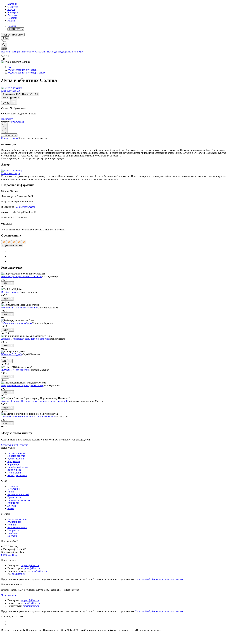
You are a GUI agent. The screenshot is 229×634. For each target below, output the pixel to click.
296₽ (5, 345)
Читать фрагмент (10, 97)
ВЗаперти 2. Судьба (11, 354)
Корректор (13, 464)
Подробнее (7, 119)
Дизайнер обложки (17, 467)
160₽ (5, 283)
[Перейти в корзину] (7, 56)
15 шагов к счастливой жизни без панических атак (28, 416)
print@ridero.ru (32, 568)
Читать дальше (9, 595)
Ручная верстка (15, 458)
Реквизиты (13, 503)
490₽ (5, 314)
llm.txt (10, 508)
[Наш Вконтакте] (9, 621)
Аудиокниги (14, 521)
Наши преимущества (18, 500)
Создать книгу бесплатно (14, 445)
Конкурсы (12, 12)
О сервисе (12, 6)
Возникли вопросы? (18, 494)
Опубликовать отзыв (12, 245)
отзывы (14, 138)
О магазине (13, 488)
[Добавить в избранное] (4, 125)
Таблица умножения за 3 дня (16, 323)
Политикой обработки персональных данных (159, 579)
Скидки (54, 51)
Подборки (63, 51)
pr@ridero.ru (18, 573)
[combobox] (114, 41)
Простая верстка (16, 455)
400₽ (5, 299)
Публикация (14, 472)
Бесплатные (43, 51)
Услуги (11, 9)
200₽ (5, 392)
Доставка (12, 536)
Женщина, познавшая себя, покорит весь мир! (25, 338)
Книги (10, 491)
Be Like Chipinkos (10, 292)
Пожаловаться (9, 135)
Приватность (14, 497)
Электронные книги (18, 519)
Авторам (12, 15)
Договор (12, 505)
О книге (5, 138)
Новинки (12, 524)
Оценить (19, 121)
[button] (114, 45)
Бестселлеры (30, 51)
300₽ (5, 408)
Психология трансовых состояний (19, 307)
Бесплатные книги (17, 527)
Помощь (11, 26)
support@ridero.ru (30, 565)
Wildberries (21, 207)
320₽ (5, 423)
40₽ (4, 361)
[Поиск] (4, 45)
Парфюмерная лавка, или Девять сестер (22, 385)
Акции (11, 20)
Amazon (31, 207)
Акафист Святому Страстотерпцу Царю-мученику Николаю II (34, 401)
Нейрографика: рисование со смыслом (21, 276)
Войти (5, 38)
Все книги (6, 51)
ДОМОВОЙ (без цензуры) (15, 370)
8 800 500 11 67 (9, 555)
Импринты (18, 51)
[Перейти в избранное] (3, 56)
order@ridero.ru (39, 571)
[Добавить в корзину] (13, 101)
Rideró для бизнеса (17, 475)
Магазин (12, 3)
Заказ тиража (14, 469)
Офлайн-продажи (16, 453)
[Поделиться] (4, 130)
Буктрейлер (13, 461)
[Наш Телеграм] (8, 624)
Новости (12, 18)
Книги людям (76, 51)
